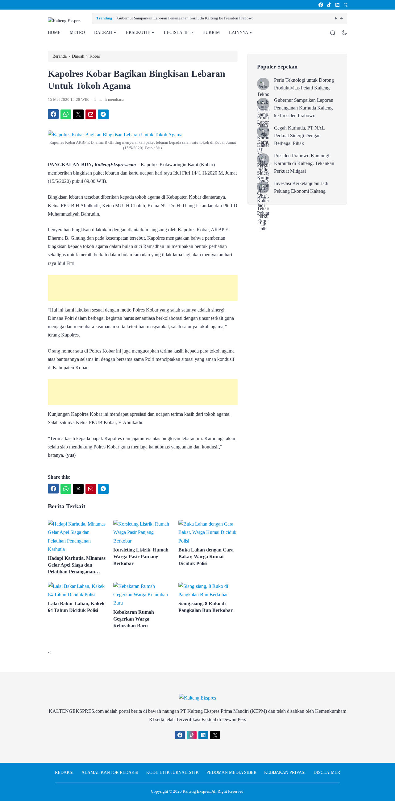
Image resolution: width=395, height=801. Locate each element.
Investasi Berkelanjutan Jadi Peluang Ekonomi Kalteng (301, 187)
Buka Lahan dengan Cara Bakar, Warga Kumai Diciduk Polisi (206, 556)
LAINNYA (238, 32)
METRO (77, 32)
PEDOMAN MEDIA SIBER (231, 772)
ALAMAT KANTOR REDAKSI (110, 772)
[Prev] (336, 18)
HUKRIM (211, 32)
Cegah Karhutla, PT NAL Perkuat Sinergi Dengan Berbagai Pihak (299, 135)
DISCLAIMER (327, 772)
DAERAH (103, 32)
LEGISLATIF (176, 32)
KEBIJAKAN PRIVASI (285, 772)
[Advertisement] (143, 288)
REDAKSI (64, 772)
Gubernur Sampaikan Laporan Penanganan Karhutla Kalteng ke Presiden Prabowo (185, 18)
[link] (320, 4)
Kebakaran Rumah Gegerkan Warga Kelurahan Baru (133, 618)
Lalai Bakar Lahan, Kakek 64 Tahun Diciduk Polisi (76, 607)
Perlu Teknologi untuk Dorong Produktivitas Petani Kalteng (304, 83)
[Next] (341, 18)
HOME (54, 32)
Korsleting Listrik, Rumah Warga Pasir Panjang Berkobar (140, 556)
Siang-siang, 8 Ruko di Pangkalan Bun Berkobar (205, 607)
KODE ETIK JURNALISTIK (172, 772)
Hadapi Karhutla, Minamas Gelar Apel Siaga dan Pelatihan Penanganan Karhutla (77, 565)
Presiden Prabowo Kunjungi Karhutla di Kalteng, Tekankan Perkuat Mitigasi (304, 163)
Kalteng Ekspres (196, 791)
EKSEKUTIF (138, 32)
